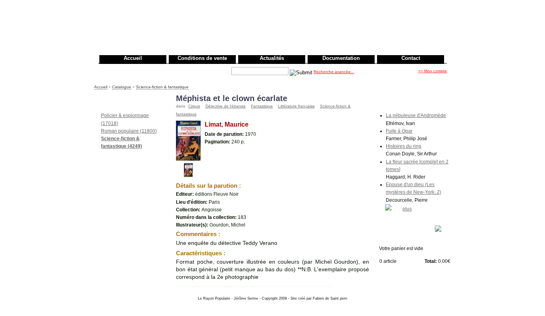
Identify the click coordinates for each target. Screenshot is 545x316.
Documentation (341, 58)
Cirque (194, 106)
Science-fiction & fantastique (162, 87)
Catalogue (121, 87)
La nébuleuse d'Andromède (416, 115)
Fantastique (262, 106)
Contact (410, 58)
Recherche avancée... (334, 72)
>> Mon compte (432, 71)
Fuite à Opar (399, 131)
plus (407, 209)
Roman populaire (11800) (129, 131)
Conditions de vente (202, 58)
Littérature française (296, 106)
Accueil (133, 58)
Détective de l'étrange (225, 106)
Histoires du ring (403, 146)
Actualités (272, 58)
